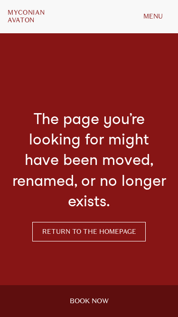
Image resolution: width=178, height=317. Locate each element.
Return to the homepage (89, 232)
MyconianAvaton (26, 16)
